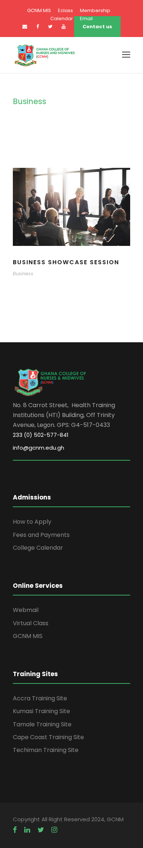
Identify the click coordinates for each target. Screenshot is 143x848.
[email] (24, 26)
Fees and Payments (41, 535)
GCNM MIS (39, 10)
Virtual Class (30, 623)
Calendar (61, 18)
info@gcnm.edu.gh (38, 447)
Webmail (25, 610)
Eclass (65, 10)
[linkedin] (27, 830)
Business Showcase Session (66, 262)
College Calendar (38, 547)
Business (23, 273)
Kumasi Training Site (41, 711)
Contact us (97, 26)
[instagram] (54, 830)
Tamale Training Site (42, 724)
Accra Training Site (40, 698)
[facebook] (37, 26)
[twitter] (40, 830)
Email (86, 18)
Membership (95, 10)
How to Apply (32, 521)
